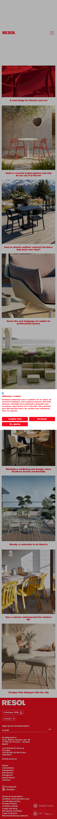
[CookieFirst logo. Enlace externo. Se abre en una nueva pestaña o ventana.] (3, 393)
